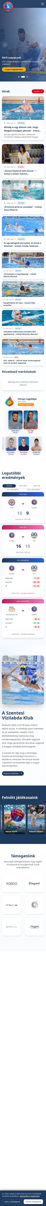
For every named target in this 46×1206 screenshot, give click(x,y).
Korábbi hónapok (25, 404)
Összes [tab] (9, 486)
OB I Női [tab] (36, 486)
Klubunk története (10, 773)
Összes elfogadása (33, 1201)
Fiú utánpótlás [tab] (13, 489)
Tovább (37, 91)
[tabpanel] (23, 565)
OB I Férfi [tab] (23, 486)
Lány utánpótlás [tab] (33, 489)
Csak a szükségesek (12, 1201)
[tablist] (23, 486)
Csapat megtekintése (14, 69)
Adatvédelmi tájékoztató (29, 1196)
